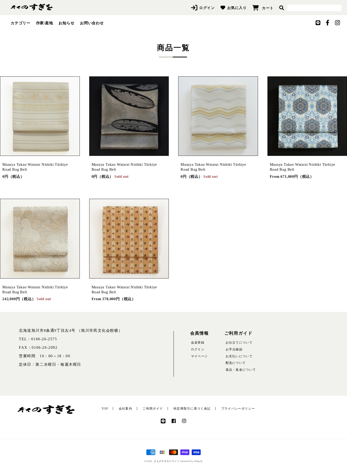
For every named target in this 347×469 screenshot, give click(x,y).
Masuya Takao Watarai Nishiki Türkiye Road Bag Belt (35, 166)
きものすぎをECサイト (167, 461)
